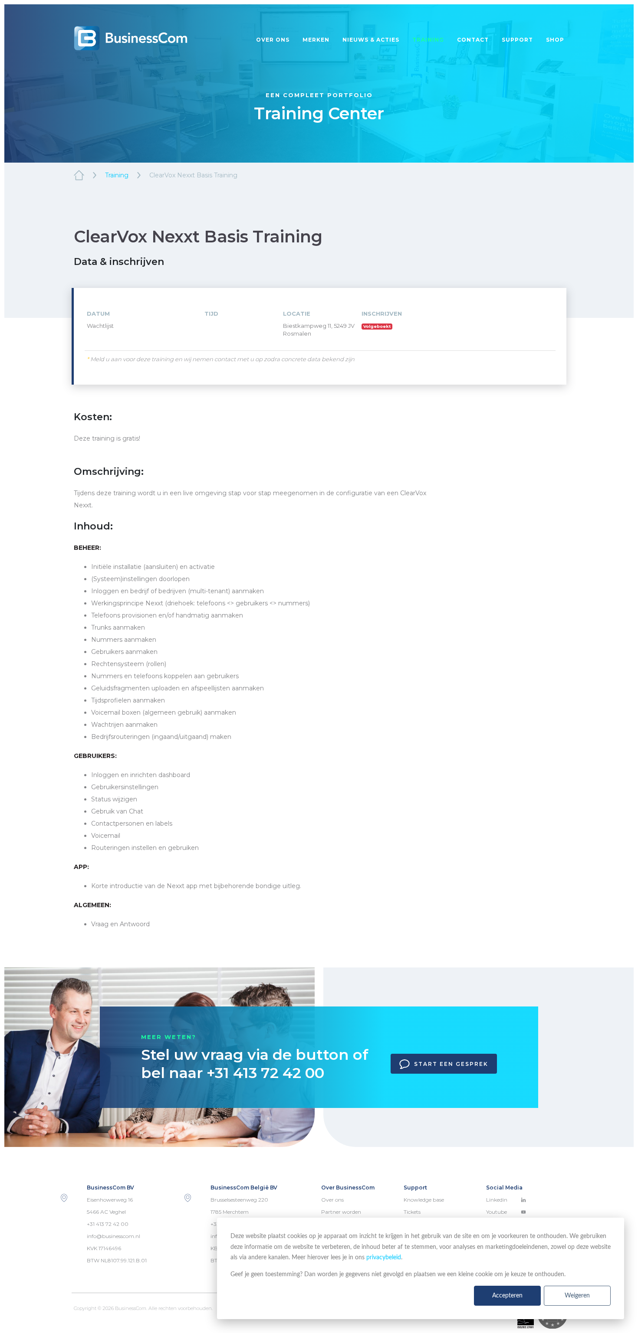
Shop (555, 39)
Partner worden (341, 1212)
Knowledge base (424, 1199)
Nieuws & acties (370, 39)
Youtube (496, 1212)
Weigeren (577, 1296)
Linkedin (496, 1199)
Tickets (412, 1212)
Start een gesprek (451, 1064)
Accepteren (507, 1296)
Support (517, 39)
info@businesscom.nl (113, 1236)
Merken (316, 39)
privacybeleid (383, 1258)
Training (428, 39)
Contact (473, 39)
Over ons (272, 39)
